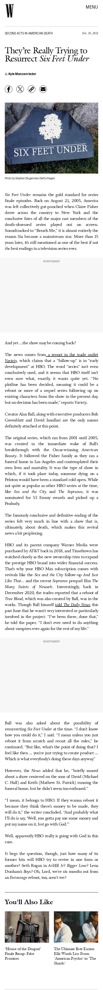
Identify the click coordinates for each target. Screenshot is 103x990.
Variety (11, 361)
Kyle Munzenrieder (22, 73)
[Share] (8, 89)
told (59, 605)
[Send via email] (43, 89)
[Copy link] (31, 89)
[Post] (20, 89)
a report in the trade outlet (72, 355)
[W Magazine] (9, 11)
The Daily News (77, 605)
